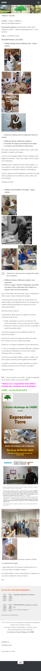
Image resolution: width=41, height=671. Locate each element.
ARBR (4, 2)
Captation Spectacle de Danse (23, 594)
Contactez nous (6, 645)
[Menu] (38, 2)
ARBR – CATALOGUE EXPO (14, 390)
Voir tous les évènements (9, 615)
